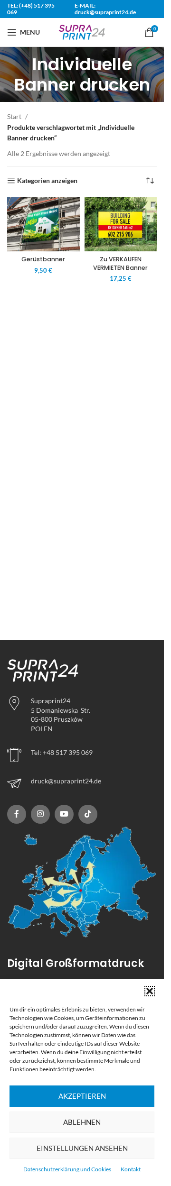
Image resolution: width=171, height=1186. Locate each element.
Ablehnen (82, 1122)
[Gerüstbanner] (43, 224)
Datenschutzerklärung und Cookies (67, 1169)
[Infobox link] (82, 783)
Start (14, 116)
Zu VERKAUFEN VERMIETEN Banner (120, 263)
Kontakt (131, 1169)
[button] (149, 991)
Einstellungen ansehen (82, 1148)
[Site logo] (82, 32)
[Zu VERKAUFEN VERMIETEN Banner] (121, 224)
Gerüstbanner (43, 259)
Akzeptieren (82, 1096)
